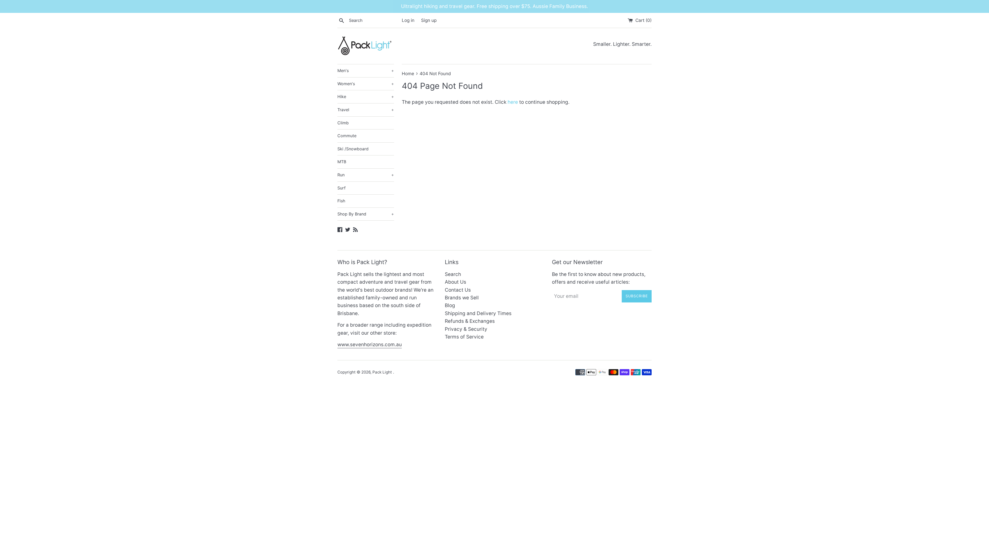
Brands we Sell (462, 298)
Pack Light (382, 372)
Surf (341, 187)
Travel (365, 109)
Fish (341, 200)
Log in (408, 20)
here (513, 102)
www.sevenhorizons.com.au (369, 345)
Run (365, 174)
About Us (455, 282)
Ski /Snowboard (353, 148)
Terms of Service (464, 337)
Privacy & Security (466, 329)
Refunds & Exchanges (470, 321)
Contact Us (458, 290)
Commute (346, 135)
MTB (341, 161)
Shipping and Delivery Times (478, 313)
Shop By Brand (365, 213)
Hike (365, 96)
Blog (450, 305)
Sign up (429, 20)
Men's (365, 70)
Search (453, 274)
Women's (365, 83)
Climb (343, 122)
